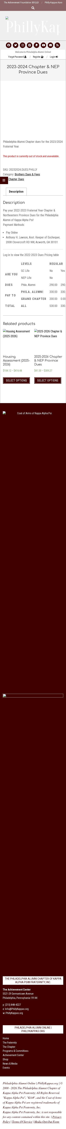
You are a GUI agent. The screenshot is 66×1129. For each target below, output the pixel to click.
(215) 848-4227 (13, 1004)
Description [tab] (16, 191)
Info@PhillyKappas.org (17, 1008)
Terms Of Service (22, 1121)
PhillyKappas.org (14, 1013)
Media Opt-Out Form (46, 1121)
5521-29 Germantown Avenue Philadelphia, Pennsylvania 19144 (20, 994)
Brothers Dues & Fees (27, 174)
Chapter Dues (16, 179)
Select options (16, 380)
